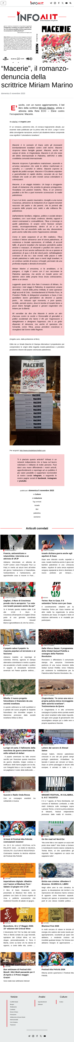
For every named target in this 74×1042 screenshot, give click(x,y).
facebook (42, 478)
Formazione (13, 1014)
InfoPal (14, 122)
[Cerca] (70, 3)
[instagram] (55, 3)
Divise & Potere (14, 1012)
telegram (37, 475)
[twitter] (63, 3)
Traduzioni (13, 1025)
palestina (37, 513)
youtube (22, 481)
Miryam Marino (46, 108)
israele (37, 505)
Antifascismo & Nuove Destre (17, 1017)
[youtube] (66, 3)
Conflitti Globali (48, 550)
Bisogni (45, 597)
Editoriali (40, 1004)
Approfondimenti (10, 550)
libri (37, 509)
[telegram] (51, 3)
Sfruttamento (13, 1007)
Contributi (12, 1009)
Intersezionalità (14, 1019)
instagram (52, 478)
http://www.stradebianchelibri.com (32, 451)
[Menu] (3, 3)
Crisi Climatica (14, 1022)
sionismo (37, 517)
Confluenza (9, 695)
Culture (38, 494)
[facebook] (59, 3)
